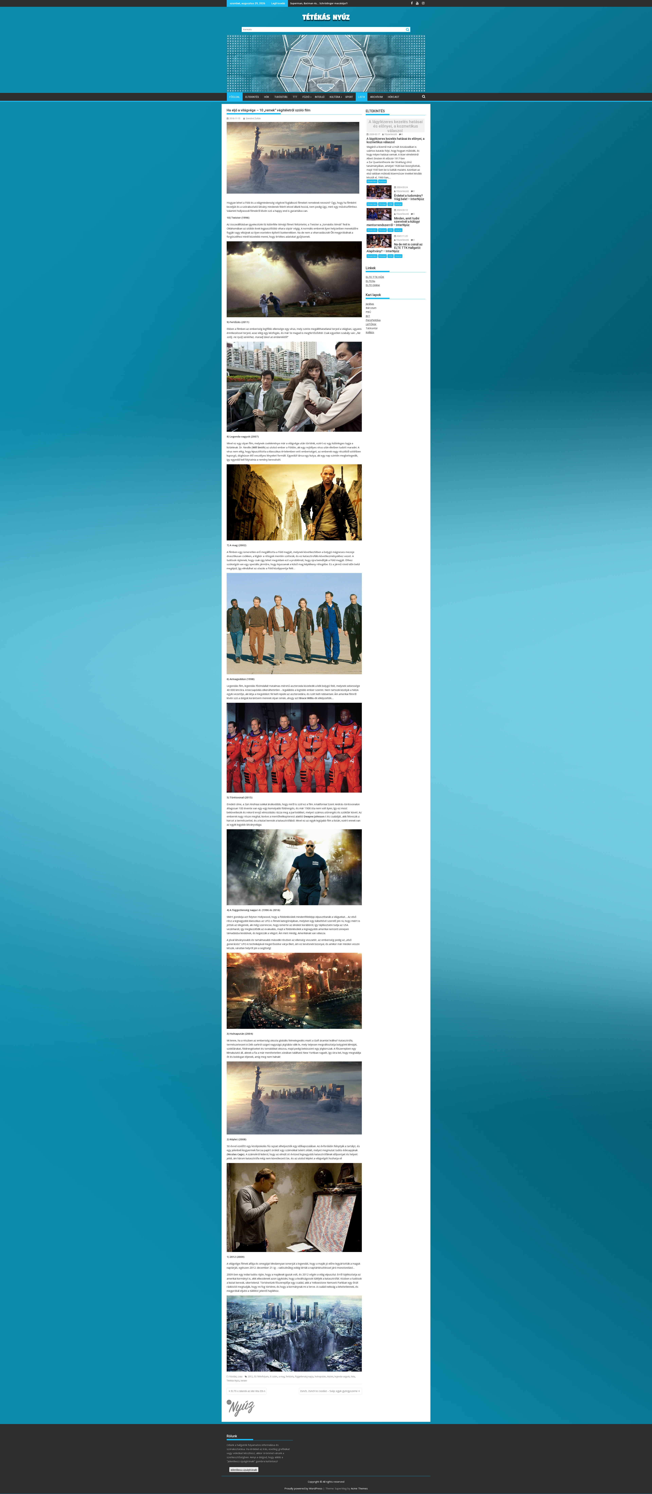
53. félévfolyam (261, 1376)
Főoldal (234, 97)
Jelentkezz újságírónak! (244, 1469)
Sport (349, 97)
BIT (368, 316)
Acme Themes (359, 1488)
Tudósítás (280, 97)
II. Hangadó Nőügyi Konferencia (309, 3)
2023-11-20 (402, 236)
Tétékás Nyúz (233, 1380)
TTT (295, 97)
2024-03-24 (402, 187)
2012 (250, 1376)
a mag (282, 1376)
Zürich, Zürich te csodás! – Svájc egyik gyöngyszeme (329, 1391)
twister (244, 1380)
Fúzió (306, 97)
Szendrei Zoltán (253, 118)
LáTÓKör (371, 324)
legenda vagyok (342, 1376)
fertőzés (290, 1376)
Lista (361, 97)
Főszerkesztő (390, 134)
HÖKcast (393, 97)
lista (353, 1376)
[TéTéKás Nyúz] (326, 91)
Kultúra (335, 97)
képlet (330, 1376)
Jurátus (370, 303)
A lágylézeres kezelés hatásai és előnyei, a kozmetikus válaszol (396, 126)
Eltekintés (252, 97)
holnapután (320, 1376)
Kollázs (370, 332)
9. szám (273, 1376)
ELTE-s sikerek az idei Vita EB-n (248, 1391)
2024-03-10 (402, 210)
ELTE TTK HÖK (375, 277)
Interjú (319, 97)
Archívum (376, 97)
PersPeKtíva (373, 320)
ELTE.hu (370, 281)
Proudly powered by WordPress (303, 1488)
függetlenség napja (304, 1376)
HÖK (266, 97)
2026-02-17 (374, 134)
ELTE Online (373, 285)
